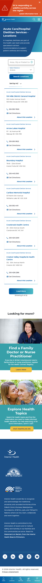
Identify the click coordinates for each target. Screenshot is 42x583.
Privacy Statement (10, 572)
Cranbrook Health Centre (17, 225)
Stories (29, 580)
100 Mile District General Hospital (20, 96)
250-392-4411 (13, 206)
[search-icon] (34, 19)
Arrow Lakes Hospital (15, 128)
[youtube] (37, 556)
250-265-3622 (14, 141)
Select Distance (15, 68)
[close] (39, 2)
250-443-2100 (14, 173)
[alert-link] (21, 8)
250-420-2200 (14, 238)
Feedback (37, 580)
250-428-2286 (14, 272)
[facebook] (5, 556)
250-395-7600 (14, 109)
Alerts (3, 580)
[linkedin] (13, 556)
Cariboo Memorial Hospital (18, 193)
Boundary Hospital (14, 160)
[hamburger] (39, 19)
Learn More (21, 370)
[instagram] (29, 556)
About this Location (24, 117)
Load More (21, 291)
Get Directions (14, 113)
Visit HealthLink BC (22, 429)
